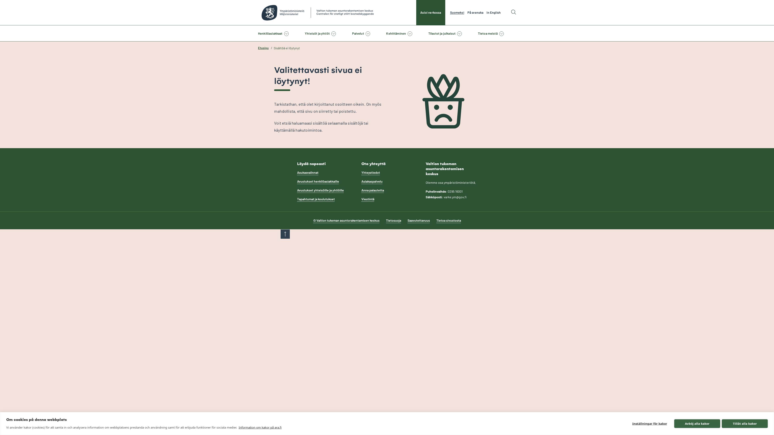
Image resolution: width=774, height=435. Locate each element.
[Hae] (513, 12)
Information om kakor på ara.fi (260, 427)
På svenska (475, 12)
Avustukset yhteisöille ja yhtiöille (320, 190)
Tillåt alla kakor (745, 424)
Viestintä (367, 199)
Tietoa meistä (488, 33)
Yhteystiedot (370, 172)
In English (494, 12)
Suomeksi (457, 12)
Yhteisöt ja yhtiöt (317, 33)
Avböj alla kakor (697, 424)
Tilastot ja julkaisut (442, 33)
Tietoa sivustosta (448, 220)
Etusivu (263, 48)
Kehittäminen (396, 33)
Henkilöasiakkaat (270, 33)
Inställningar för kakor (649, 424)
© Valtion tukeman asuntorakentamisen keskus (346, 220)
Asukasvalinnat (307, 172)
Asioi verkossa (430, 12)
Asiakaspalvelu (372, 181)
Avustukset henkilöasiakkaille (318, 181)
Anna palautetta (372, 190)
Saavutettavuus (419, 220)
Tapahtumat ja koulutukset (316, 199)
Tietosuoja (393, 220)
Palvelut (358, 33)
